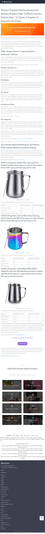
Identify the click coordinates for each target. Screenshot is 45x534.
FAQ (2, 498)
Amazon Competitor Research (7, 504)
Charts (2, 478)
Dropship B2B (17, 116)
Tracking (2, 482)
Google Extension (4, 502)
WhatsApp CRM (4, 522)
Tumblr (21, 435)
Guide (2, 508)
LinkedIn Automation (5, 524)
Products (3, 475)
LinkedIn (32, 435)
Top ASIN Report (4, 514)
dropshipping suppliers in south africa (30, 141)
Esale (2, 526)
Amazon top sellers (23, 138)
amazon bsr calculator (32, 46)
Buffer (28, 435)
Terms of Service (4, 494)
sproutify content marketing (18, 159)
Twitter (13, 435)
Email (25, 435)
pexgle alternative (17, 355)
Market (2, 480)
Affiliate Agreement (5, 489)
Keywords (3, 477)
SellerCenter (11, 41)
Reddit (17, 435)
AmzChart (5, 41)
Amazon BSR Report (5, 516)
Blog (2, 512)
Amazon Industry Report (6, 518)
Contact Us (3, 496)
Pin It (36, 435)
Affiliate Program (4, 487)
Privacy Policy (3, 492)
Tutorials (2, 510)
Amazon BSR (4, 353)
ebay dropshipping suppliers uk (19, 334)
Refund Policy (3, 490)
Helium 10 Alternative (5, 500)
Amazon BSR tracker (18, 141)
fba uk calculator (4, 62)
